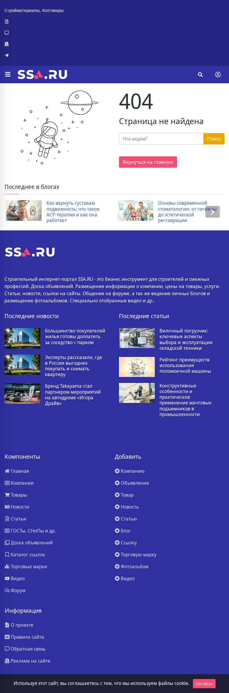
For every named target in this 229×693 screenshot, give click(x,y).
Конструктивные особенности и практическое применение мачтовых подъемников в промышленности (185, 400)
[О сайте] (34, 21)
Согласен (204, 683)
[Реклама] (34, 44)
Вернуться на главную (148, 162)
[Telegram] (34, 55)
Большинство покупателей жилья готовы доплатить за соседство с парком (75, 336)
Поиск (214, 138)
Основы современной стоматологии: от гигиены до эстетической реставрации (186, 211)
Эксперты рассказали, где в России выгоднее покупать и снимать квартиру (73, 366)
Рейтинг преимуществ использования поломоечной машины (185, 365)
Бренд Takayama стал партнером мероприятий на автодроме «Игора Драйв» (73, 394)
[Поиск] (200, 74)
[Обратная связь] (34, 32)
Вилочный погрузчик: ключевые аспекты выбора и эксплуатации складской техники (186, 339)
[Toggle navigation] (218, 74)
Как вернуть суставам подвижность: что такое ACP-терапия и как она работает (71, 211)
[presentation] (16, 211)
